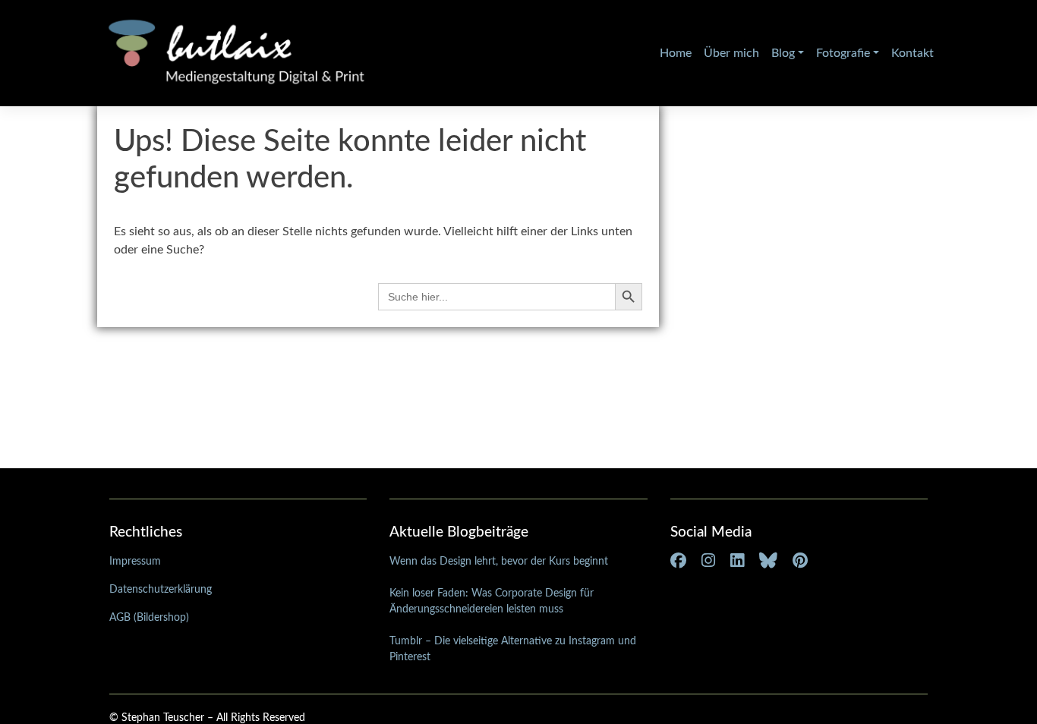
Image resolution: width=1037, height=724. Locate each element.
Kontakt (912, 53)
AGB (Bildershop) (149, 617)
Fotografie (843, 53)
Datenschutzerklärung (160, 589)
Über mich (731, 53)
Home (676, 53)
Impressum (135, 561)
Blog (783, 53)
